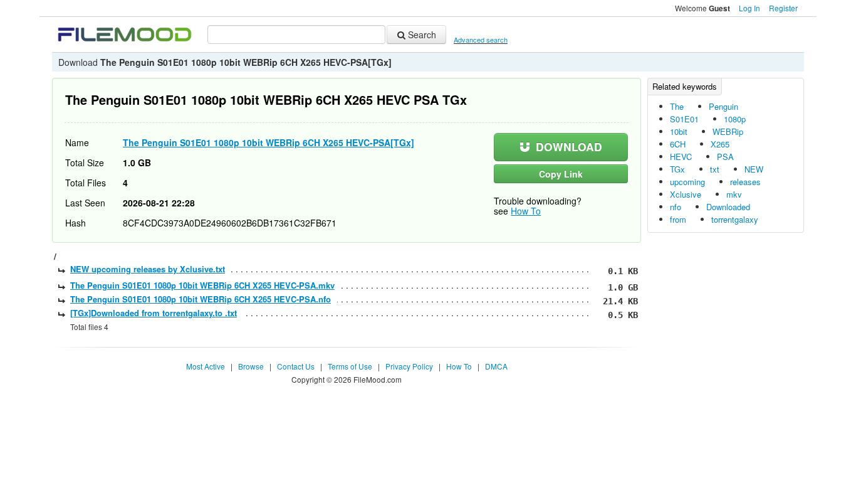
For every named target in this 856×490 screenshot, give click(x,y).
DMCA (496, 366)
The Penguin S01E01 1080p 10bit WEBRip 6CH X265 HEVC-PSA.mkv (202, 285)
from (678, 219)
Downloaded (728, 207)
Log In (749, 8)
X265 (720, 144)
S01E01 (684, 119)
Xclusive (685, 194)
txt (714, 169)
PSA (725, 156)
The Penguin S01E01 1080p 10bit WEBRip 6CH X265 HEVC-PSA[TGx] (268, 142)
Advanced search (481, 40)
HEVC (681, 156)
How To (526, 211)
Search (420, 34)
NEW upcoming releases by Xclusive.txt (147, 269)
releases (745, 182)
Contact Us (296, 366)
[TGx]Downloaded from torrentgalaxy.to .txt (153, 313)
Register (783, 8)
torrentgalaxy (734, 219)
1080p (735, 119)
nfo (675, 207)
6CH (678, 144)
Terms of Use (350, 366)
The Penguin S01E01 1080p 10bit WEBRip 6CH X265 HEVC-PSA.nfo (200, 299)
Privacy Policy (409, 366)
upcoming (687, 182)
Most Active (205, 366)
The (677, 106)
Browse (251, 366)
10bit (678, 131)
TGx (677, 169)
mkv (734, 194)
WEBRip (727, 131)
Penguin (723, 106)
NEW (753, 169)
